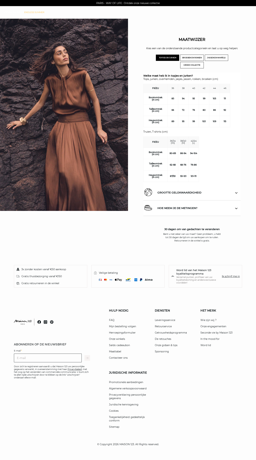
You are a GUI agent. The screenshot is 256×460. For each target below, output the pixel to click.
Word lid (205, 345)
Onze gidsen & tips (166, 345)
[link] (34, 12)
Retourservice (163, 326)
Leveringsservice (165, 320)
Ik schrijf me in (231, 276)
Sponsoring (162, 351)
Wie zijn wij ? (208, 320)
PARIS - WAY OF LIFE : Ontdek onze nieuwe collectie (128, 3)
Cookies (114, 410)
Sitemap (114, 426)
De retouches (163, 339)
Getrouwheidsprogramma (171, 332)
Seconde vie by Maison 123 (216, 332)
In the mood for (210, 339)
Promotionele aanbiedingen (126, 382)
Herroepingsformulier (122, 332)
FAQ (111, 320)
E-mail (18, 350)
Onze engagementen (213, 326)
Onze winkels (117, 339)
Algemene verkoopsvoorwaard (127, 388)
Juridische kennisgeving (123, 404)
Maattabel (115, 351)
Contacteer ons (118, 357)
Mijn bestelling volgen (122, 326)
